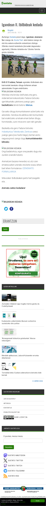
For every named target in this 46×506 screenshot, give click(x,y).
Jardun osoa (38, 381)
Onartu (38, 501)
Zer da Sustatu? (9, 399)
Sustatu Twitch (15, 466)
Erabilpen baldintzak (12, 412)
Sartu (5, 229)
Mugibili (10, 30)
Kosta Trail (18, 40)
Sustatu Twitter (15, 461)
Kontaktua (8, 408)
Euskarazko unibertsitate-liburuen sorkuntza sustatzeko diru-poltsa (19, 322)
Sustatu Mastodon (16, 455)
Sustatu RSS (13, 476)
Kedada (13, 37)
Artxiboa (7, 403)
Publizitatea (23, 239)
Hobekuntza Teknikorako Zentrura (17, 131)
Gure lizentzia (20, 417)
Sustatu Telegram (16, 471)
